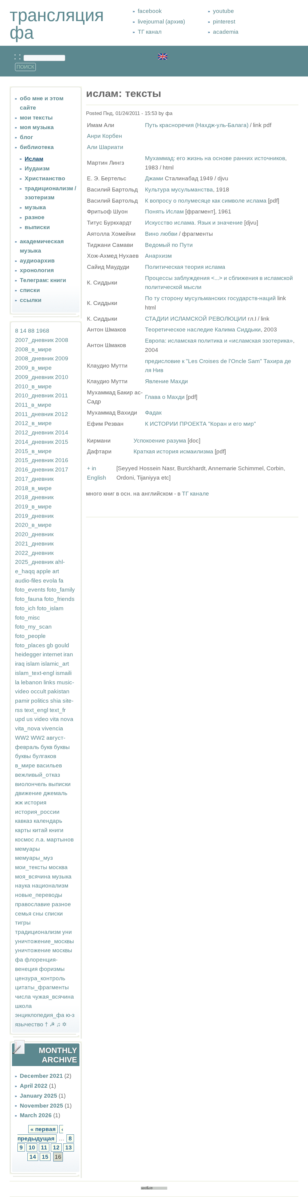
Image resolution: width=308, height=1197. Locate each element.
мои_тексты (31, 867)
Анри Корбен (104, 136)
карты (23, 830)
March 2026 (36, 1115)
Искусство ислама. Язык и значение (194, 222)
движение (28, 793)
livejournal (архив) (161, 21)
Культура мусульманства (179, 189)
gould (62, 645)
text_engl (36, 710)
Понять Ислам (164, 211)
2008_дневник (34, 358)
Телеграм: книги (43, 280)
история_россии (37, 812)
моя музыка (37, 127)
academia (226, 32)
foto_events (30, 589)
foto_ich (25, 608)
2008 (61, 340)
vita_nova (27, 728)
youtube (223, 11)
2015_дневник (34, 460)
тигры (23, 922)
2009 (61, 358)
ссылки (31, 300)
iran (68, 654)
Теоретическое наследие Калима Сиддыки (203, 329)
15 (45, 1157)
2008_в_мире (33, 349)
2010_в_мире (33, 386)
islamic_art (55, 664)
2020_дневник (34, 534)
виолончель (31, 784)
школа (23, 1006)
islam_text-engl (34, 673)
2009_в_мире (33, 368)
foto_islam (50, 608)
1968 (42, 331)
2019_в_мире (33, 506)
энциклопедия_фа (39, 1015)
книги (56, 830)
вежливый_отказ (37, 775)
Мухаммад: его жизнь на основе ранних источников (215, 158)
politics (40, 701)
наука (22, 885)
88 (31, 331)
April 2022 (34, 1086)
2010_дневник (34, 395)
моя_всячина (33, 876)
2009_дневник (34, 377)
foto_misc (27, 617)
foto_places (30, 645)
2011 (61, 395)
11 (44, 1147)
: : (18, 56)
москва (58, 867)
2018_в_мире (33, 488)
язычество (29, 1024)
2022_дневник (34, 553)
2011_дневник (34, 414)
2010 (61, 377)
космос (24, 839)
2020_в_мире (33, 525)
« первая (43, 1129)
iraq (20, 664)
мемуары (27, 849)
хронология (37, 270)
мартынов (60, 839)
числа (23, 996)
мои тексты (36, 117)
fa (61, 580)
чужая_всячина (53, 996)
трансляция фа (57, 23)
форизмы (52, 969)
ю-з (70, 1015)
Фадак (153, 412)
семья (23, 913)
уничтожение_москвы (44, 941)
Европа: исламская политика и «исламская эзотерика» (219, 340)
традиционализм (38, 932)
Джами (154, 178)
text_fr (58, 710)
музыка (35, 207)
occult (38, 691)
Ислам (34, 159)
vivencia (52, 728)
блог (26, 137)
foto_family (61, 589)
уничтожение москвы (43, 950)
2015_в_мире (33, 451)
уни (67, 932)
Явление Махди (166, 381)
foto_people (30, 636)
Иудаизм (37, 168)
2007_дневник (34, 340)
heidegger (28, 654)
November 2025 (41, 1105)
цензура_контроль (40, 978)
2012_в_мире (33, 423)
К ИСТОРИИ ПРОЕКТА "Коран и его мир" (200, 424)
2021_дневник (34, 543)
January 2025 (38, 1096)
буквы (62, 747)
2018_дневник (34, 497)
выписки (37, 227)
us (29, 719)
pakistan (58, 691)
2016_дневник (34, 469)
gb (50, 645)
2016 (61, 460)
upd (20, 719)
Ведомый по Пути (169, 245)
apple (43, 571)
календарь (48, 821)
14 (23, 331)
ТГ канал (150, 32)
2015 (61, 442)
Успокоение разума (160, 440)
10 (32, 1147)
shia (55, 701)
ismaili (64, 673)
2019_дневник (34, 516)
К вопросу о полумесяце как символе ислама (205, 200)
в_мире (25, 765)
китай (40, 830)
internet (52, 654)
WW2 (22, 738)
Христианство (45, 178)
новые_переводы (38, 895)
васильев (49, 765)
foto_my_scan (33, 626)
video (41, 719)
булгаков (44, 756)
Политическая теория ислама (185, 267)
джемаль (55, 793)
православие (32, 904)
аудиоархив (37, 260)
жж (19, 802)
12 (56, 1147)
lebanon (31, 682)
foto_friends (59, 599)
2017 (61, 469)
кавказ (23, 821)
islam (33, 664)
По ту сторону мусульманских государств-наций (210, 298)
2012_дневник (34, 432)
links (49, 682)
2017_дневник (34, 479)
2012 (61, 414)
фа (19, 959)
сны (38, 913)
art (55, 571)
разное (35, 217)
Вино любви (162, 234)
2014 (61, 432)
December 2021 (41, 1076)
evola (50, 580)
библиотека (37, 147)
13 (68, 1147)
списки (30, 290)
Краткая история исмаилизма (173, 451)
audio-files (28, 580)
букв (46, 747)
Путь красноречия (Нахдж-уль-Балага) (196, 125)
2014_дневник (34, 442)
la (17, 682)
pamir (22, 701)
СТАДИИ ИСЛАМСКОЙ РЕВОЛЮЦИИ (195, 319)
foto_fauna (29, 599)
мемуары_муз (34, 858)
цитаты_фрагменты (42, 987)
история (35, 802)
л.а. (40, 839)
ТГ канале (195, 493)
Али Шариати (105, 147)
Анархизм (158, 256)
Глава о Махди (165, 397)
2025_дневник (34, 562)
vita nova (61, 719)
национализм (50, 885)
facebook (150, 11)
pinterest (224, 21)
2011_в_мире (33, 405)
